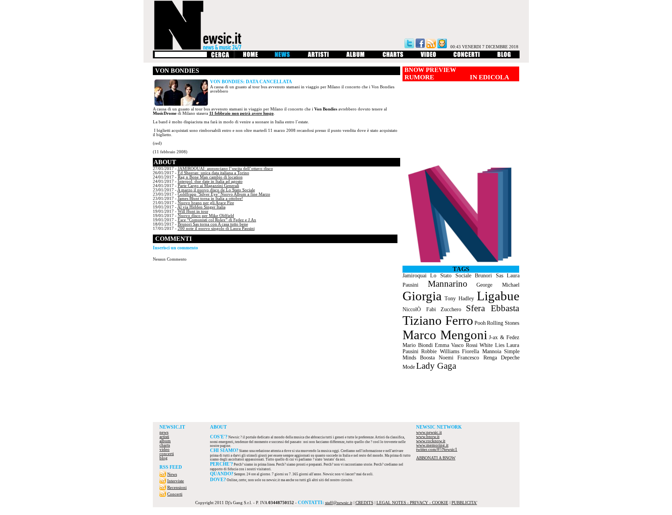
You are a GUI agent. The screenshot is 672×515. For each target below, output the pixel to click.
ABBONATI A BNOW (435, 458)
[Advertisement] (336, 400)
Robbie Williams (440, 351)
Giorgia (422, 296)
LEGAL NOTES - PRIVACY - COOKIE (412, 503)
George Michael (497, 285)
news (163, 432)
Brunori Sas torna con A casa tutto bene (213, 224)
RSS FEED (170, 467)
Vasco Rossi (464, 345)
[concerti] (466, 57)
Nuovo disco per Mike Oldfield (206, 216)
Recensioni (177, 487)
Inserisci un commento (175, 247)
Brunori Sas (489, 276)
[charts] (393, 57)
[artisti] (318, 57)
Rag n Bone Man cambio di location (210, 177)
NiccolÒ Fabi (419, 309)
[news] (283, 57)
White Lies (492, 345)
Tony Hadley (459, 298)
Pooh (480, 323)
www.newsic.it (429, 432)
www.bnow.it (427, 436)
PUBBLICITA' (464, 503)
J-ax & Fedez (504, 337)
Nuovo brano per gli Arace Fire (206, 203)
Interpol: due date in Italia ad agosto (210, 181)
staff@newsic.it (338, 503)
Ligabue (498, 296)
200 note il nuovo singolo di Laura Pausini (216, 228)
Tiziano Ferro (437, 321)
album (165, 441)
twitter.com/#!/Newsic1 (436, 449)
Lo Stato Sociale (450, 276)
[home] (250, 57)
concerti (166, 454)
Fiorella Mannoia (481, 351)
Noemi (446, 358)
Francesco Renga (477, 358)
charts (164, 445)
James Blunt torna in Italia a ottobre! (210, 198)
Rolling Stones (503, 323)
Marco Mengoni (444, 335)
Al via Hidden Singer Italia (201, 207)
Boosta (427, 358)
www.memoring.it (432, 445)
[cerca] (220, 57)
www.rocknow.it (430, 441)
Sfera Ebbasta (492, 308)
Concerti (174, 494)
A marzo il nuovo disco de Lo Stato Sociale (216, 190)
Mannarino (447, 284)
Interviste (175, 481)
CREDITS (364, 503)
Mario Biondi (417, 345)
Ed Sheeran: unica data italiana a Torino (213, 173)
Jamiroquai (414, 276)
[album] (356, 57)
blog (163, 458)
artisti (164, 436)
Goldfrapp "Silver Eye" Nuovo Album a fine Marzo (224, 194)
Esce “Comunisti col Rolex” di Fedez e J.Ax (217, 220)
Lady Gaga (436, 366)
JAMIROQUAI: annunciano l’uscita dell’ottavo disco (225, 168)
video (164, 449)
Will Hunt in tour (193, 211)
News (172, 474)
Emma (442, 345)
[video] (428, 57)
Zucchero (451, 309)
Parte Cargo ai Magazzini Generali (208, 186)
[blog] (504, 57)
